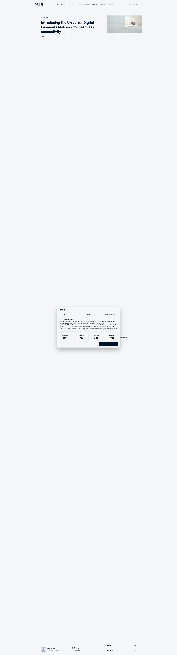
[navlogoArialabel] (39, 4)
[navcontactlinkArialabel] (137, 4)
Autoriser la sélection (88, 344)
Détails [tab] (88, 314)
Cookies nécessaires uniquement (69, 344)
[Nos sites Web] (133, 4)
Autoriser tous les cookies (108, 344)
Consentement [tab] (67, 314)
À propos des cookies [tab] (109, 314)
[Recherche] (130, 4)
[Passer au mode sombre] (140, 4)
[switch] (81, 338)
